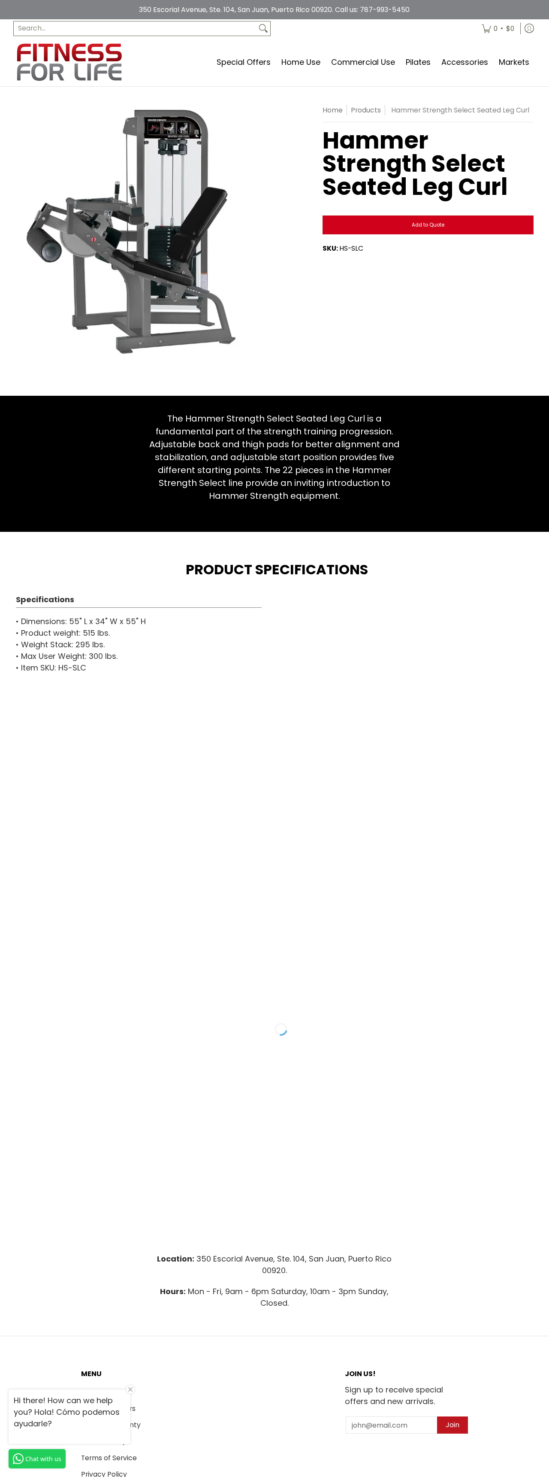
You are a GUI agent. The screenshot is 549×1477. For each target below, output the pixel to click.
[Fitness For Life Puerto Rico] (69, 62)
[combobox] (135, 28)
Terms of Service (109, 1458)
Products (366, 110)
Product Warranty (111, 1425)
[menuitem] (498, 28)
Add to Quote (428, 224)
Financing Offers (108, 1408)
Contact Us (100, 1392)
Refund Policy (103, 1441)
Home (333, 110)
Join (452, 1425)
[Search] (263, 28)
